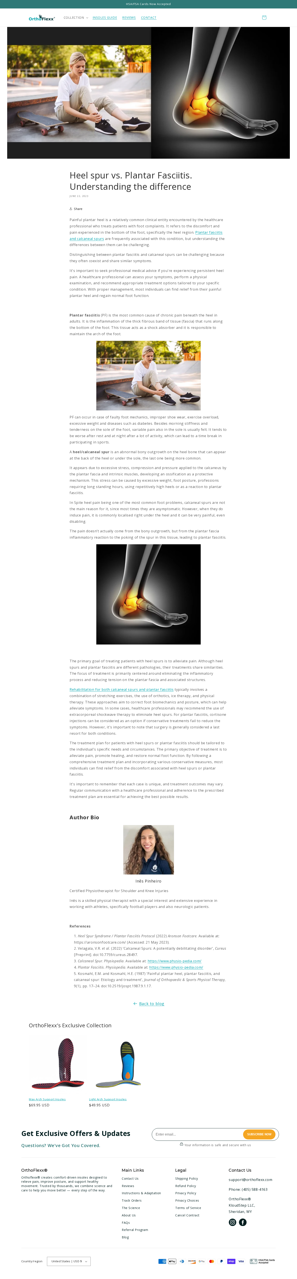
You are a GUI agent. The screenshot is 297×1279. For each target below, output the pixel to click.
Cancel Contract (187, 1215)
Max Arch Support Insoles (47, 1099)
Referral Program (135, 1230)
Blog (125, 1237)
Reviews (128, 1186)
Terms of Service (188, 1208)
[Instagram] (232, 1223)
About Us (129, 1215)
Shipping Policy (186, 1178)
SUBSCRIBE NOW (259, 1134)
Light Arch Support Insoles (108, 1099)
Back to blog (151, 1003)
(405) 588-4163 (254, 1189)
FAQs (126, 1223)
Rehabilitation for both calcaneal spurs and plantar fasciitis (122, 689)
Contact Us (130, 1178)
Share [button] (78, 209)
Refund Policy (185, 1186)
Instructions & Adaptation (141, 1193)
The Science (131, 1208)
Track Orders (132, 1200)
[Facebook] (243, 1223)
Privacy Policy (185, 1193)
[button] (75, 17)
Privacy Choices (187, 1200)
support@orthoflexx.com (250, 1179)
